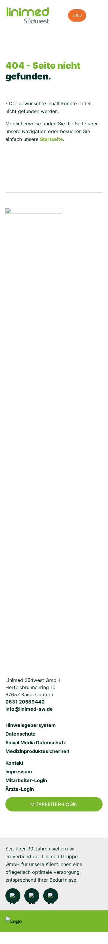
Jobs (77, 15)
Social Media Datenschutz (35, 742)
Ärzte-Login (19, 789)
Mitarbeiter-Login (26, 780)
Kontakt (14, 763)
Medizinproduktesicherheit (37, 751)
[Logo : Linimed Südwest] (33, 433)
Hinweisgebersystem (30, 725)
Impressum (18, 772)
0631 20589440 (25, 702)
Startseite (51, 139)
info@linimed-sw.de (29, 709)
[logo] (33, 15)
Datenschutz (20, 734)
